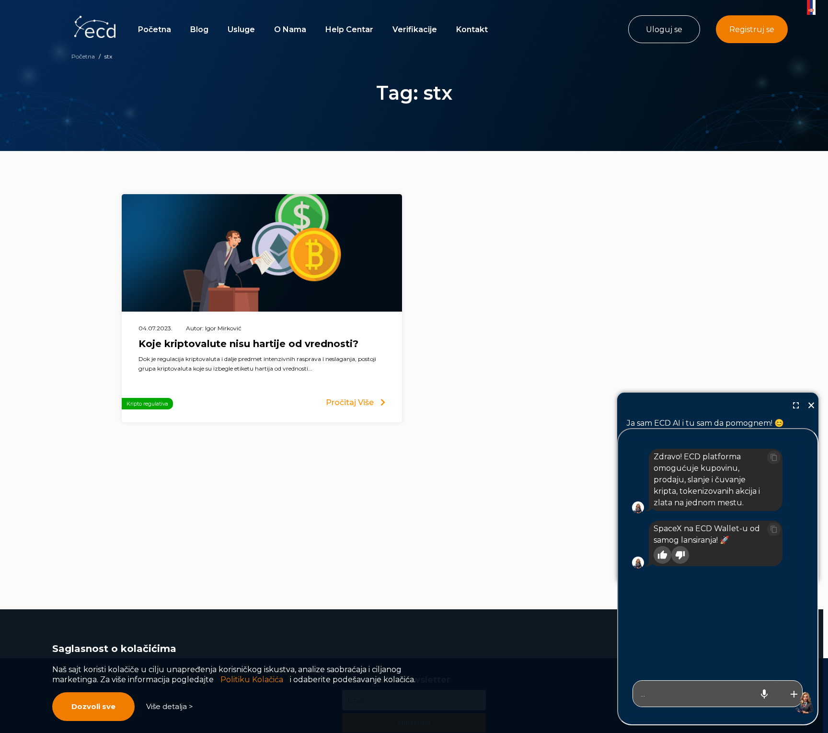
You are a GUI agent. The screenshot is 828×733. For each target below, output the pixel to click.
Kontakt (472, 29)
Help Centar (349, 29)
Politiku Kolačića (251, 679)
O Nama (290, 29)
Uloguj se (664, 29)
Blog (199, 29)
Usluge (241, 29)
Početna (154, 29)
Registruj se (751, 29)
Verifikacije (414, 29)
